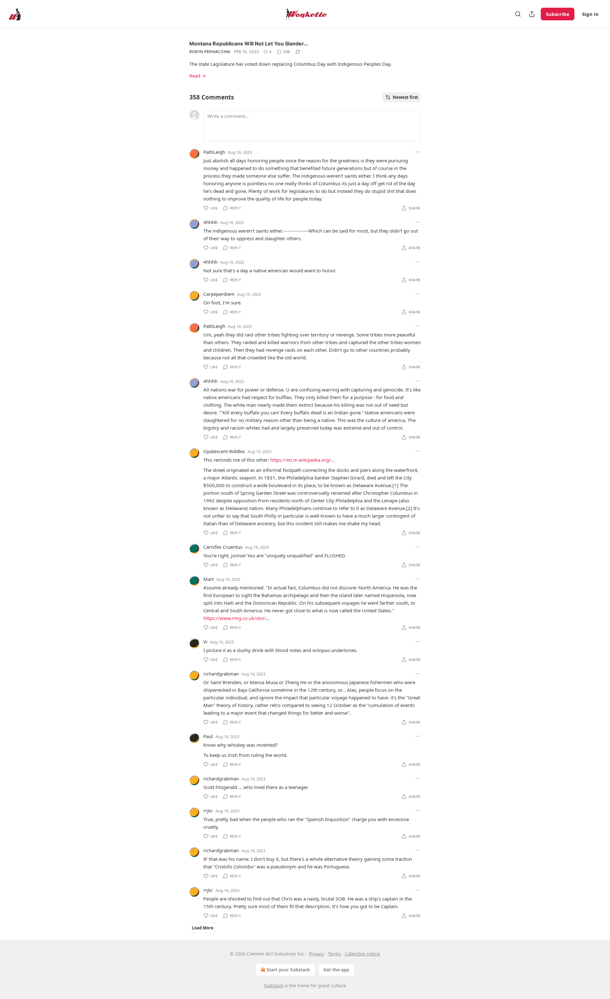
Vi (205, 641)
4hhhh (210, 222)
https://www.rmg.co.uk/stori (234, 618)
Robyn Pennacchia (209, 51)
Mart (208, 579)
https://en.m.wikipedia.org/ (300, 460)
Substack (273, 985)
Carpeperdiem (218, 294)
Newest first (405, 97)
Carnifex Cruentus (222, 547)
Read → (197, 75)
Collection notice (362, 954)
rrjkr (208, 810)
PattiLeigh (214, 152)
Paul (208, 736)
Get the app (336, 970)
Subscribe (557, 14)
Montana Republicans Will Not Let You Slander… (248, 43)
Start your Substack (288, 970)
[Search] (518, 14)
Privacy (316, 954)
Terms (334, 954)
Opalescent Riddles (224, 451)
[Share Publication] (531, 14)
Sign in (590, 14)
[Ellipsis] (417, 152)
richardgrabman (221, 673)
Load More (203, 928)
